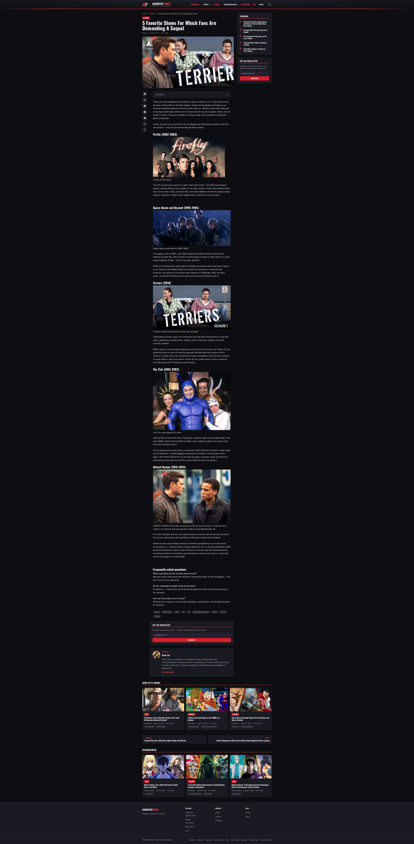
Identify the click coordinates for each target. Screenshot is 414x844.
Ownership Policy (266, 840)
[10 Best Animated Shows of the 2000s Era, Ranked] (207, 699)
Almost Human (166, 612)
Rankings (191, 714)
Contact (218, 816)
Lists (254, 4)
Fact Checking (219, 840)
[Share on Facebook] (144, 105)
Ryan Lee (145, 33)
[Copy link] (144, 124)
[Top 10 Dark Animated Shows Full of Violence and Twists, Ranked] (251, 699)
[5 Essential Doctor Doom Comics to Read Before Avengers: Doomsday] (207, 766)
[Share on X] (144, 99)
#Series (156, 612)
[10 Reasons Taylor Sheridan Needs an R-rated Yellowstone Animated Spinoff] (163, 699)
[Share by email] (144, 118)
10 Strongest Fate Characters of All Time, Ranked (255, 37)
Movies (206, 4)
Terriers (214, 612)
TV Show (157, 616)
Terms (247, 816)
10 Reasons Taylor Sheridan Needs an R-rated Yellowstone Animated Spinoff (161, 718)
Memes (261, 4)
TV (211, 450)
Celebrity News (190, 816)
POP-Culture (245, 4)
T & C (227, 840)
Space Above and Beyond (201, 612)
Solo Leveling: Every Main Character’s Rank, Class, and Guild (161, 786)
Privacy (248, 812)
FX (221, 352)
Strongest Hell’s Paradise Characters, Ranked (256, 31)
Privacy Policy (253, 840)
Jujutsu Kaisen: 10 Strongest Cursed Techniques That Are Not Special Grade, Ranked (250, 786)
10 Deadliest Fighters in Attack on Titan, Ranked (254, 50)
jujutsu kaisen (237, 794)
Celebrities (195, 4)
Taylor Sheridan (149, 726)
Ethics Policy (235, 840)
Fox (176, 276)
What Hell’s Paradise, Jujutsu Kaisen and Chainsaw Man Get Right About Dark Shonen (255, 24)
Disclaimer (209, 840)
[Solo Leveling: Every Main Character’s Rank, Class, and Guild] (163, 766)
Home (144, 14)
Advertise (218, 820)
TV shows (191, 124)
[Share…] (144, 129)
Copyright (244, 840)
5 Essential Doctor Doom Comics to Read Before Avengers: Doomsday (206, 786)
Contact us (192, 840)
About (217, 812)
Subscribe (191, 640)
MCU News (191, 781)
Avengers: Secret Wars (195, 794)
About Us (201, 840)
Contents (160, 94)
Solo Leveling (149, 794)
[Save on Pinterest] (144, 93)
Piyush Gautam (149, 790)
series (187, 195)
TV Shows (216, 4)
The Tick (223, 612)
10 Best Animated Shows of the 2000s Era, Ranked (204, 718)
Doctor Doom (208, 794)
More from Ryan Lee (169, 672)
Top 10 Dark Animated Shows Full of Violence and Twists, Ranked (250, 718)
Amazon (180, 453)
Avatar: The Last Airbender (208, 726)
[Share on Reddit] (144, 112)
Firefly (177, 612)
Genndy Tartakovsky (247, 726)
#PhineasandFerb (194, 726)
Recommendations (230, 4)
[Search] (269, 4)
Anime (146, 781)
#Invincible (236, 726)
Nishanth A (147, 723)
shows (171, 102)
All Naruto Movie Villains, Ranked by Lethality (255, 44)
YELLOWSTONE (161, 726)
